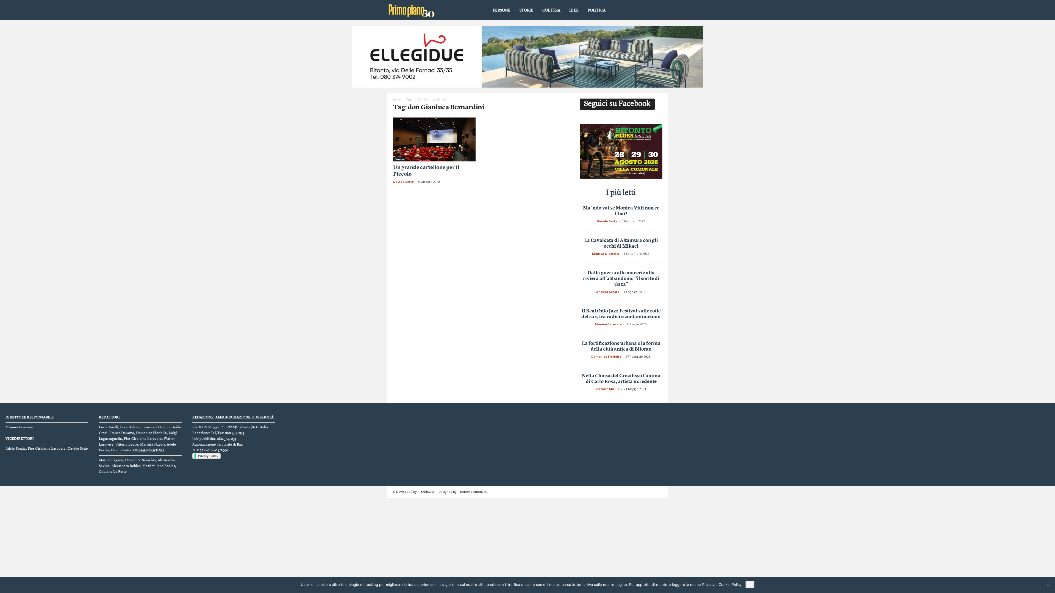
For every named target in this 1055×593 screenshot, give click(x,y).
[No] (1048, 585)
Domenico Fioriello (606, 356)
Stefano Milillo (607, 389)
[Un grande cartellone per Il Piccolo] (434, 139)
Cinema (400, 159)
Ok (750, 584)
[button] (660, 11)
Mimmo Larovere (608, 324)
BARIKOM (427, 491)
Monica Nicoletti (605, 253)
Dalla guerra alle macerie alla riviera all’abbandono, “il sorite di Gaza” (621, 279)
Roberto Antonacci (474, 491)
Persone (501, 10)
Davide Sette (403, 182)
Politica (597, 10)
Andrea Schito (607, 292)
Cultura (551, 10)
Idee (574, 10)
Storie (526, 10)
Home (397, 99)
